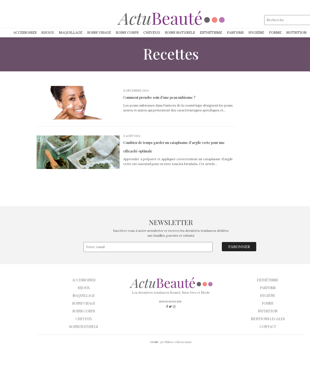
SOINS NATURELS (180, 32)
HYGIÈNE (256, 32)
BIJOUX (84, 287)
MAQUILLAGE (70, 32)
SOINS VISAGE (99, 32)
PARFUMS (235, 32)
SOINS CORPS (127, 32)
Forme (275, 32)
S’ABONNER (239, 246)
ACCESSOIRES (83, 280)
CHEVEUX (84, 319)
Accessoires (25, 32)
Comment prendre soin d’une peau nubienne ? (159, 97)
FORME (268, 303)
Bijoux (47, 32)
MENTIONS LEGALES (268, 319)
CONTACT (268, 326)
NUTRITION (296, 32)
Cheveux (151, 32)
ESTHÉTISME (211, 32)
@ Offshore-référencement (176, 342)
